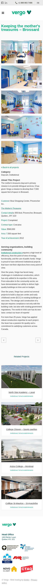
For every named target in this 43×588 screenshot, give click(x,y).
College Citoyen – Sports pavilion (21, 429)
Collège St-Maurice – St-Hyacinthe (21, 503)
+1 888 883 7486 (25, 3)
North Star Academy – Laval (22, 392)
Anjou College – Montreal (21, 466)
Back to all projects (10, 167)
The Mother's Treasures (11, 208)
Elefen (26, 580)
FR (38, 3)
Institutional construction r (12, 253)
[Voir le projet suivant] (37, 340)
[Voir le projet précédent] (3, 340)
